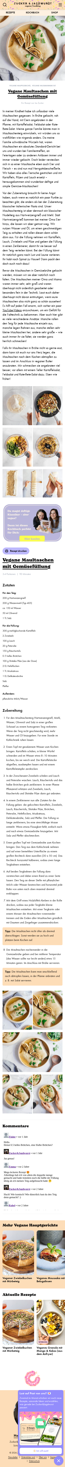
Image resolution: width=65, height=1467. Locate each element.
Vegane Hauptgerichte (20, 86)
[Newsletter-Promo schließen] (58, 1460)
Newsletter (13, 1457)
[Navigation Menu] (60, 5)
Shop (54, 12)
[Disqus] (32, 1170)
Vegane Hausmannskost (44, 86)
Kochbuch (32, 12)
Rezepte (10, 12)
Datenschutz (34, 1461)
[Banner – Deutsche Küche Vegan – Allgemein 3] (32, 522)
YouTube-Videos (12, 310)
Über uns (43, 1457)
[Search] (4, 4)
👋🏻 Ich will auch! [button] (40, 1451)
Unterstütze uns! (28, 1457)
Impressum (54, 1457)
